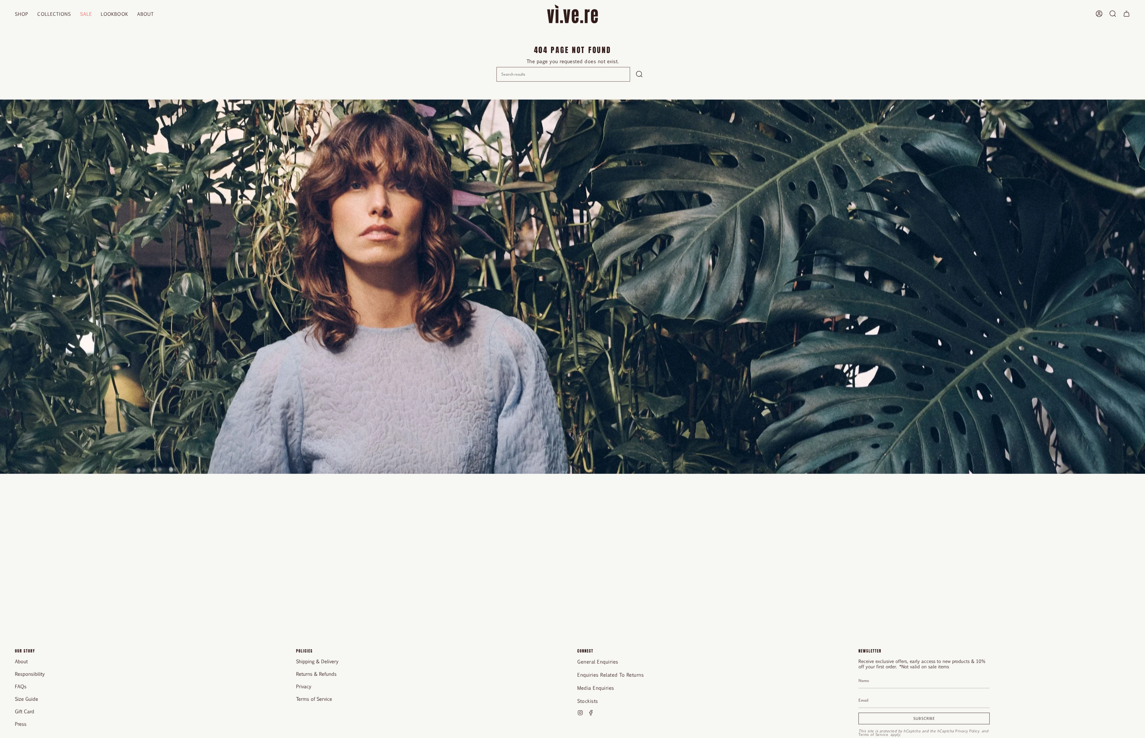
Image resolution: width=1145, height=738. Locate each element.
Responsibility (30, 674)
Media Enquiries (595, 688)
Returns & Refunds (316, 674)
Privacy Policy (967, 730)
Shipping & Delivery (317, 661)
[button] (21, 14)
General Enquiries (597, 661)
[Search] (639, 74)
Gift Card (24, 711)
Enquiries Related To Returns (610, 675)
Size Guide (26, 699)
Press (21, 724)
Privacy (303, 686)
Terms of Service (314, 699)
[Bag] (1126, 14)
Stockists (587, 701)
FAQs (21, 686)
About (21, 661)
